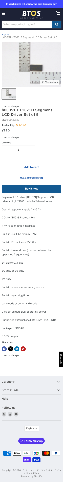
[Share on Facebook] (4, 348)
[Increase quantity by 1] (31, 150)
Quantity (6, 142)
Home (5, 34)
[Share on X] (10, 348)
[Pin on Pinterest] (23, 348)
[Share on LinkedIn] (16, 348)
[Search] (56, 24)
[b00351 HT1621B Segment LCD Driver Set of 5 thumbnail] (9, 94)
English (30, 428)
